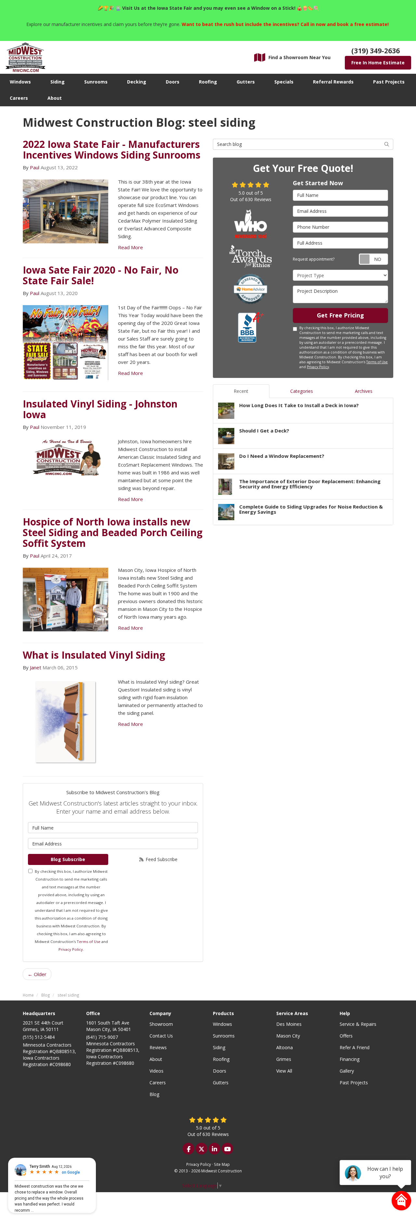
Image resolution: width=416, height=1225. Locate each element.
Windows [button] (20, 82)
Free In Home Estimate (378, 62)
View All (284, 1071)
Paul (34, 167)
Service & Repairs (358, 1024)
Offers (346, 1036)
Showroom (161, 1024)
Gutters (220, 1082)
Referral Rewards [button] (333, 82)
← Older (37, 974)
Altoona (284, 1047)
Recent (241, 391)
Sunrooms (224, 1036)
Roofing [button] (208, 82)
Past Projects (354, 1082)
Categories (301, 391)
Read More (130, 247)
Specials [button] (283, 82)
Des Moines (289, 1024)
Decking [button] (136, 82)
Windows (222, 1024)
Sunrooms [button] (96, 82)
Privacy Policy (70, 949)
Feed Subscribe (160, 859)
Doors (219, 1071)
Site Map (222, 1164)
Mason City (288, 1036)
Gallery (347, 1071)
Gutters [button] (246, 82)
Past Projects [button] (389, 82)
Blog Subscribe (68, 859)
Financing (349, 1059)
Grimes (283, 1059)
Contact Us (161, 1036)
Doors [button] (172, 82)
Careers (158, 1082)
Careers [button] (19, 98)
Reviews (158, 1047)
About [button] (54, 98)
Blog (154, 1094)
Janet (35, 667)
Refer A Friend (355, 1047)
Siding (219, 1047)
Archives (363, 391)
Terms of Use (88, 941)
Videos (156, 1071)
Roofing (221, 1059)
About (156, 1059)
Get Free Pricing (340, 315)
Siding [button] (57, 82)
